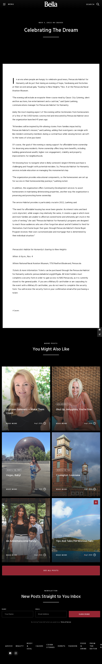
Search (90, 4)
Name (4, 609)
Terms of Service (66, 622)
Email (37, 609)
